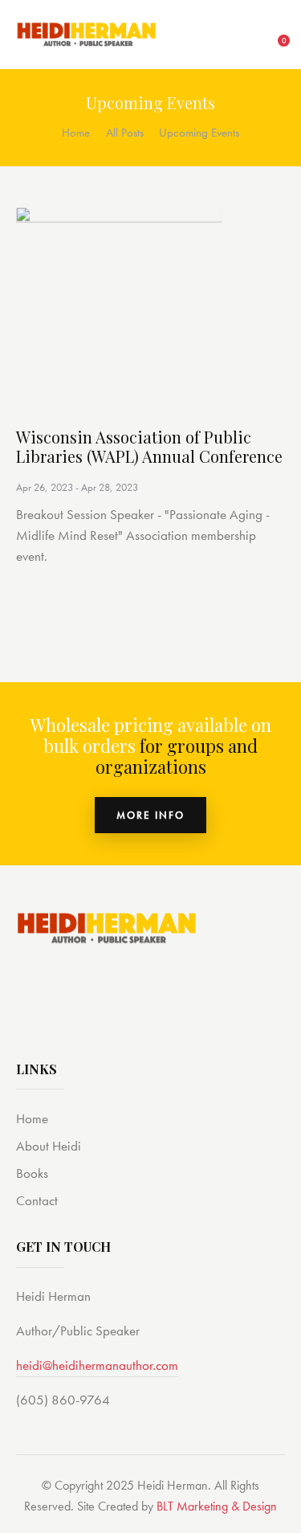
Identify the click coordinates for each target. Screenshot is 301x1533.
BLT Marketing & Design (217, 1506)
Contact (37, 1200)
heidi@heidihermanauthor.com (97, 1365)
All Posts (125, 133)
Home (76, 132)
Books (32, 1173)
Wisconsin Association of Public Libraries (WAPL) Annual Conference (149, 446)
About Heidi (48, 1146)
